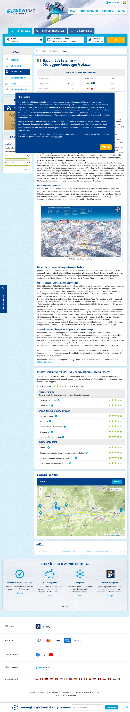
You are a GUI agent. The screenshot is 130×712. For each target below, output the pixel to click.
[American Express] (67, 640)
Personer (96, 38)
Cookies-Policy (24, 130)
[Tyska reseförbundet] (46, 626)
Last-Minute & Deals (20, 89)
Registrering (111, 707)
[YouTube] (51, 654)
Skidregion (16, 66)
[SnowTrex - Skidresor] (43, 667)
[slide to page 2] (67, 606)
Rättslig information (38, 692)
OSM (117, 535)
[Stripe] (76, 640)
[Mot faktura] (39, 640)
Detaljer (25, 169)
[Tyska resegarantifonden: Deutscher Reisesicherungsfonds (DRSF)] (38, 626)
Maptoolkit (111, 535)
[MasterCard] (48, 640)
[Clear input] (41, 40)
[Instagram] (44, 654)
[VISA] (58, 640)
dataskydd (58, 137)
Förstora (116, 481)
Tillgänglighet (66, 692)
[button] (124, 2)
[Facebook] (38, 654)
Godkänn (38, 121)
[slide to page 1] (63, 606)
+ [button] (41, 488)
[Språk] (37, 679)
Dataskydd (53, 692)
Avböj (20, 124)
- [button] (41, 492)
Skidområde (16, 71)
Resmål (13, 38)
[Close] (127, 707)
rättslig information (72, 134)
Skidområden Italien (45, 362)
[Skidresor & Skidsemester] (21, 11)
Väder (13, 83)
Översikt (15, 60)
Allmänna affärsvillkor (84, 692)
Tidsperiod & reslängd (60, 38)
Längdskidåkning (19, 77)
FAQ (98, 692)
